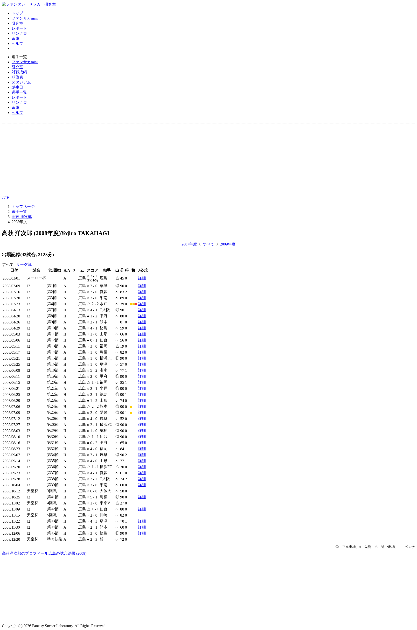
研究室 (17, 23)
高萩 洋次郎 (22, 217)
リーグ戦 (24, 264)
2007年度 (189, 244)
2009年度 (228, 244)
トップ (17, 13)
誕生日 (17, 87)
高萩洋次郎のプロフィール (25, 553)
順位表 (17, 77)
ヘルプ (17, 44)
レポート (19, 28)
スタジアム (21, 82)
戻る (6, 198)
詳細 (142, 278)
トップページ (23, 206)
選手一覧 (19, 92)
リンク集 (19, 33)
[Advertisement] (147, 159)
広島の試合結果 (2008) (67, 553)
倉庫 (15, 38)
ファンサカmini (25, 18)
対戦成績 (19, 72)
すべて (208, 244)
